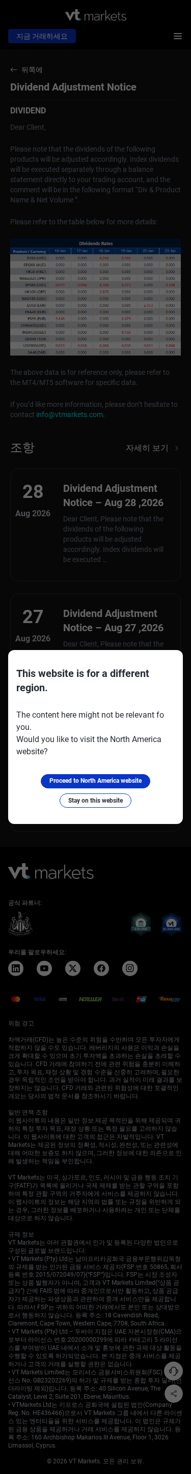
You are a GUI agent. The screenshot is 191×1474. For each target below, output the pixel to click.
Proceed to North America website (95, 780)
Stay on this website (95, 800)
